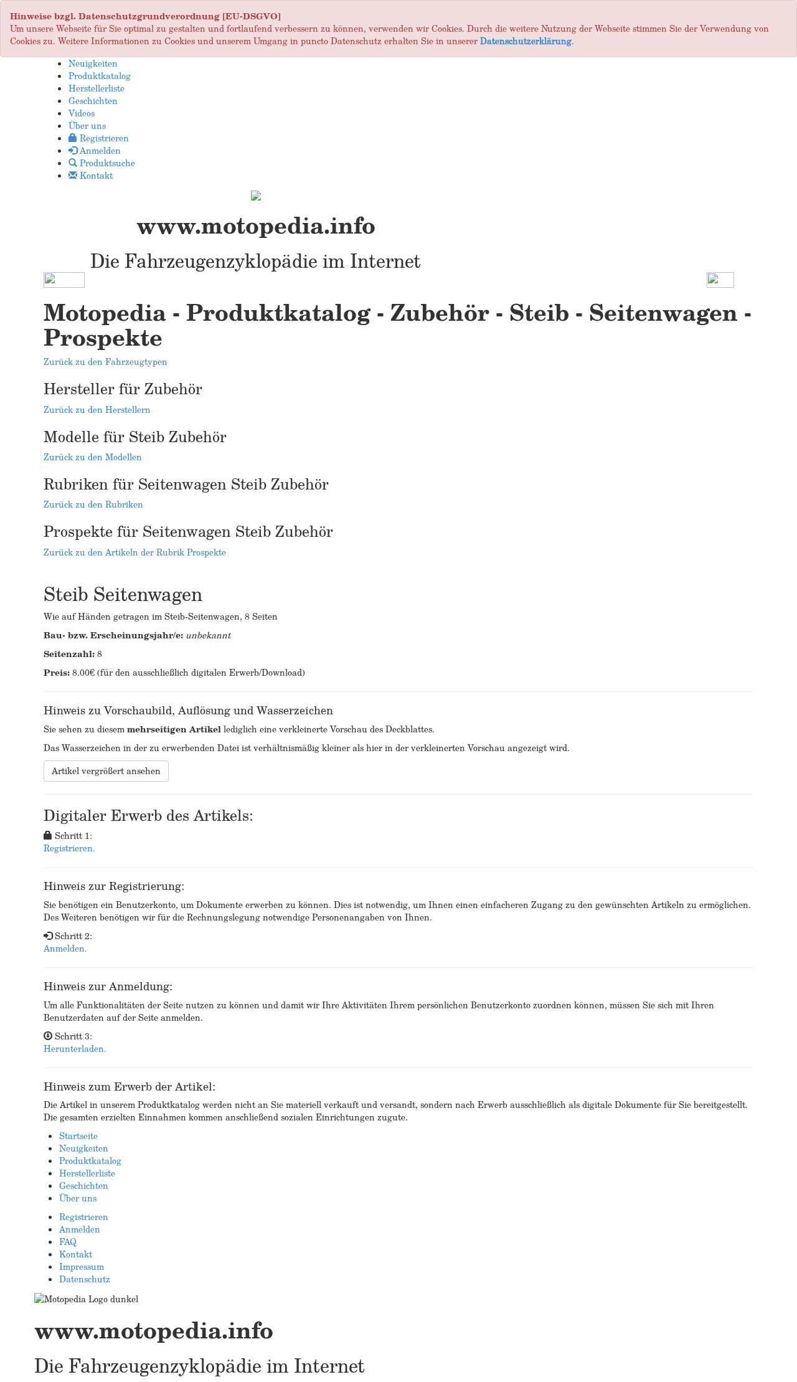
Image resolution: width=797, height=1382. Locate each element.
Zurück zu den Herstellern (97, 409)
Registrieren (83, 1216)
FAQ (68, 1241)
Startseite (78, 1135)
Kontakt (75, 1254)
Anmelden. (65, 948)
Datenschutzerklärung (526, 40)
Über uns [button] (87, 125)
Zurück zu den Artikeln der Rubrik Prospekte (135, 552)
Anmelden (79, 1229)
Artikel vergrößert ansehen (106, 770)
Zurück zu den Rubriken (93, 504)
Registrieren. (69, 847)
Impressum (81, 1266)
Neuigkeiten (83, 1148)
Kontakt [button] (95, 175)
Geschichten (83, 1185)
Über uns (78, 1198)
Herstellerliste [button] (96, 88)
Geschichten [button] (93, 100)
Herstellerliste (87, 1173)
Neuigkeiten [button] (93, 63)
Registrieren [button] (103, 137)
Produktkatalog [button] (99, 75)
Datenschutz (84, 1278)
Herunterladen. (75, 1048)
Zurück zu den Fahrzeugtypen (105, 361)
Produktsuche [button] (106, 162)
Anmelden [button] (99, 150)
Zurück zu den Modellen (93, 456)
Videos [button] (81, 113)
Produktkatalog (90, 1160)
